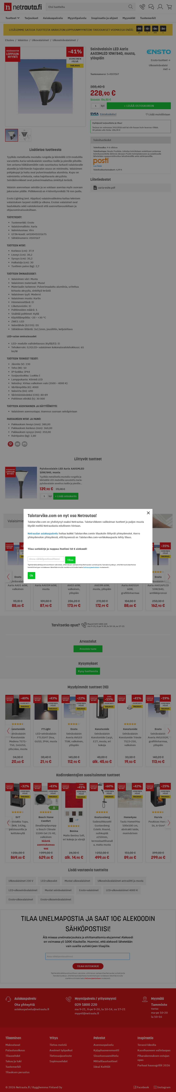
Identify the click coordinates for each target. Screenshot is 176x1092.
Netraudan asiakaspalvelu (43, 533)
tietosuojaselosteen (91, 567)
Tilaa (70, 560)
